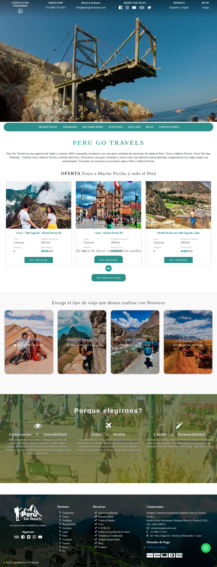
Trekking (66, 520)
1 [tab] (99, 268)
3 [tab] (108, 268)
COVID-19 (104, 528)
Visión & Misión (106, 520)
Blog (100, 543)
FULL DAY (134, 126)
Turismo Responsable (109, 539)
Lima (65, 532)
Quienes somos (105, 516)
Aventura (67, 528)
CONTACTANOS (169, 126)
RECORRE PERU (92, 126)
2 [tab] (103, 268)
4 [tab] (113, 268)
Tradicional (68, 512)
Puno (65, 535)
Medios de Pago (156, 547)
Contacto (102, 547)
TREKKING (70, 126)
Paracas (66, 543)
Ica (63, 551)
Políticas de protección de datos (114, 532)
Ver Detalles (39, 260)
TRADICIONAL (48, 126)
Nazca (65, 547)
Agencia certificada (108, 512)
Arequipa (67, 539)
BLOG (150, 126)
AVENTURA (115, 126)
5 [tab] (118, 268)
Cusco (65, 516)
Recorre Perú (69, 524)
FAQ (100, 524)
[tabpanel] (39, 223)
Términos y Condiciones (110, 535)
